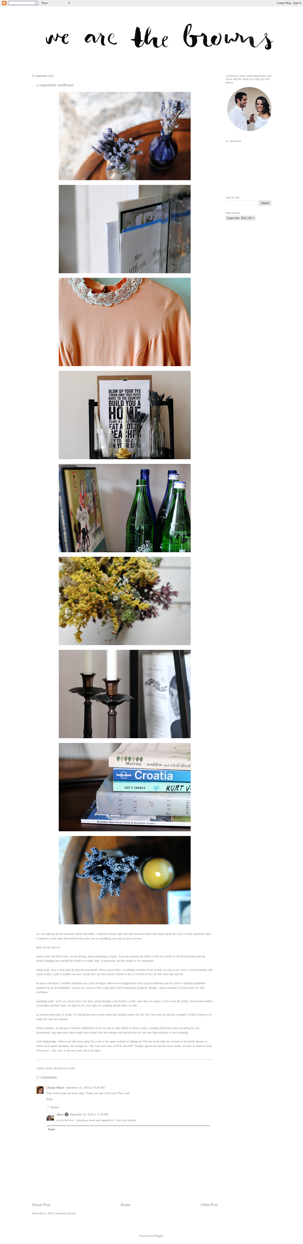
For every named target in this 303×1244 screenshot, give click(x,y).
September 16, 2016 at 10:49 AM (85, 1087)
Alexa (59, 1114)
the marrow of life (64, 1068)
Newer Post (41, 1205)
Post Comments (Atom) (62, 1213)
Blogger (158, 1235)
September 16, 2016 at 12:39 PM (89, 1114)
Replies (54, 1107)
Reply (49, 1099)
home (49, 1068)
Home (125, 1205)
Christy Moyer (55, 1087)
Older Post (209, 1205)
